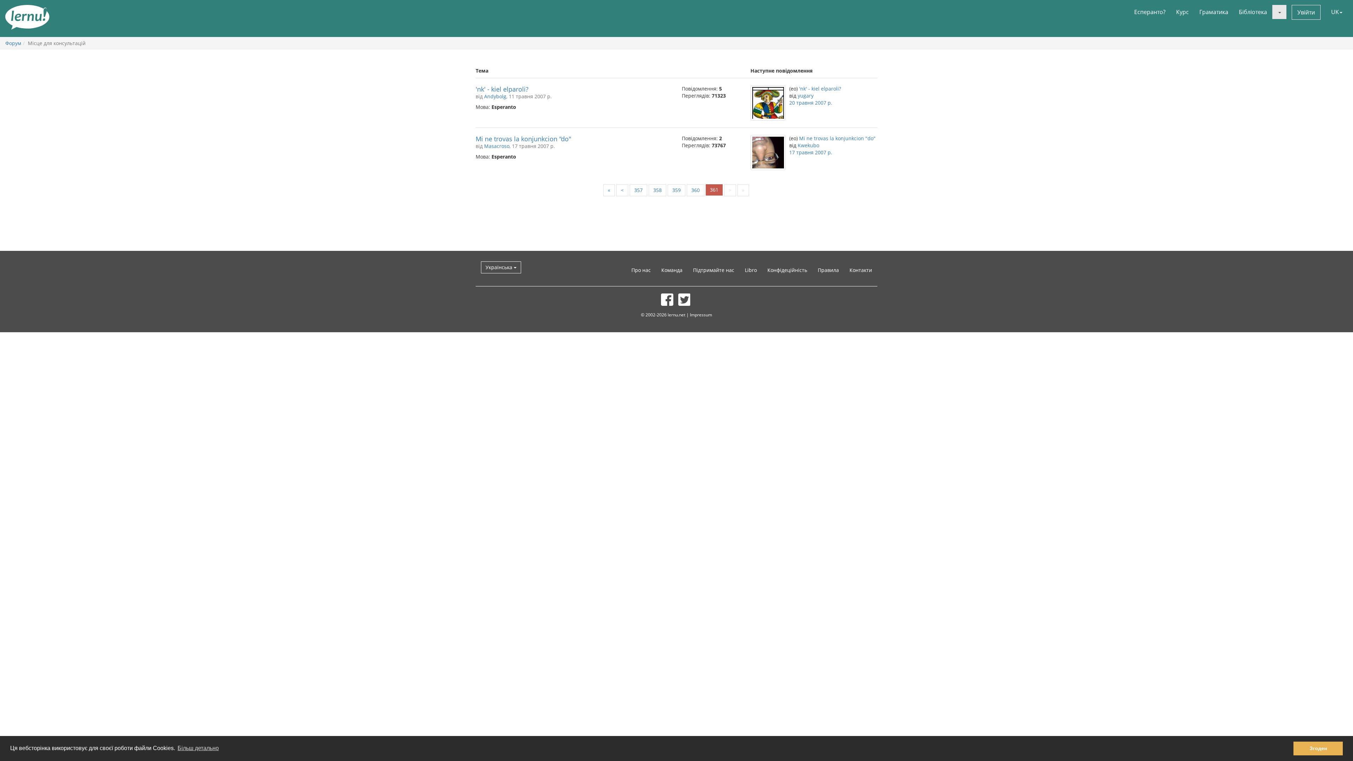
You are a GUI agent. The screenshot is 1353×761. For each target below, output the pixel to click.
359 (676, 190)
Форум (13, 43)
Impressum (701, 314)
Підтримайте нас (713, 270)
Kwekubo (808, 145)
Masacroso (496, 146)
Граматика (1213, 12)
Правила (828, 270)
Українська (500, 267)
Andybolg (495, 96)
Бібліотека (1253, 12)
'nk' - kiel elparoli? (502, 89)
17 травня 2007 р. (810, 152)
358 (657, 190)
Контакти (861, 270)
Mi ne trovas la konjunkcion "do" (523, 139)
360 (695, 190)
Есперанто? (1150, 12)
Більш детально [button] (198, 748)
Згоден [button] (1318, 748)
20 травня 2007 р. (810, 102)
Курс (1182, 12)
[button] (1279, 12)
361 (714, 189)
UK (1335, 12)
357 (638, 190)
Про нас (641, 270)
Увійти (1306, 12)
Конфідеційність (787, 270)
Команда (671, 270)
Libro (751, 270)
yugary (806, 95)
